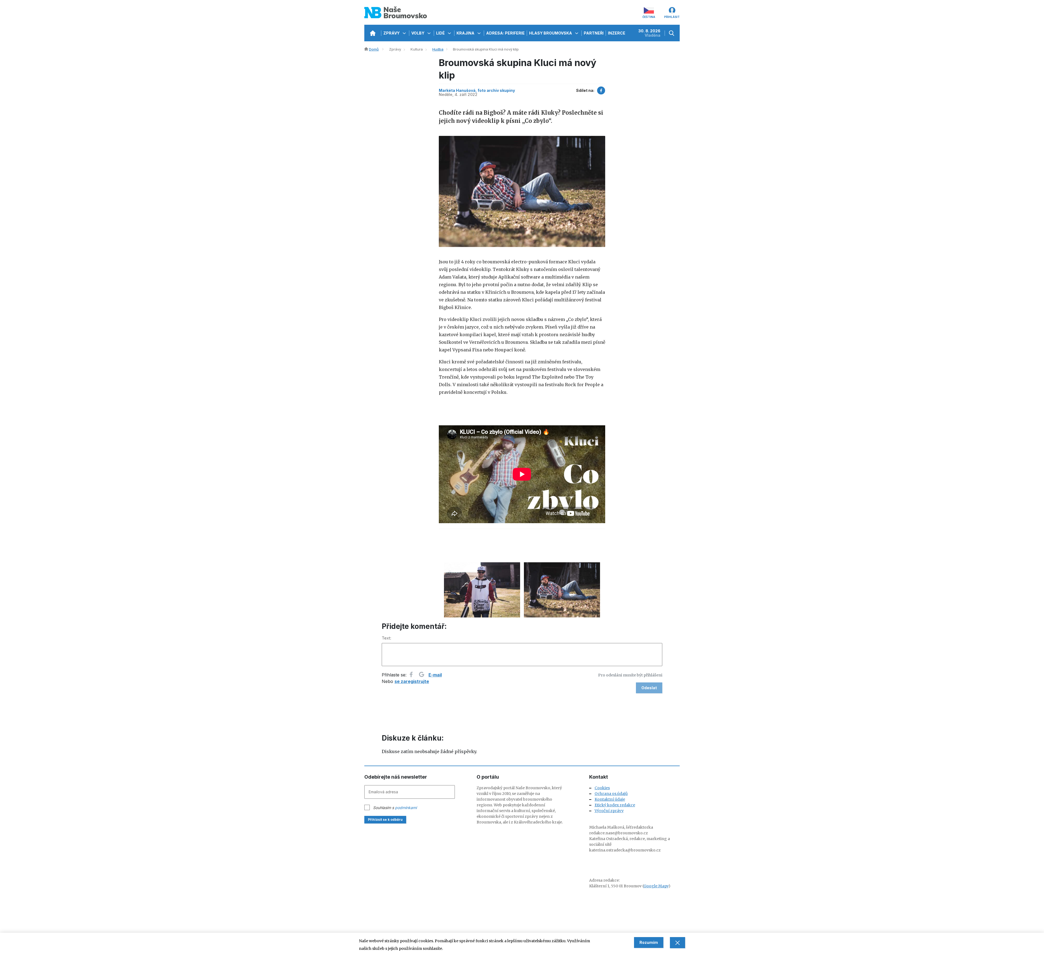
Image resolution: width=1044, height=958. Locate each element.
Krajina (465, 33)
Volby (418, 33)
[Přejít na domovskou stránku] (372, 33)
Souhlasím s (395, 807)
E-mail (435, 675)
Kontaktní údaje (610, 799)
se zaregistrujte (411, 681)
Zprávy (391, 33)
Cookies (602, 787)
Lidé (441, 33)
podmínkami (406, 807)
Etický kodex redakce (615, 805)
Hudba (437, 49)
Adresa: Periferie (505, 33)
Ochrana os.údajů (611, 793)
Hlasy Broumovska (551, 33)
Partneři (594, 33)
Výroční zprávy (609, 810)
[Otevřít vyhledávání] (672, 33)
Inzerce (616, 33)
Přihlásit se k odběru (385, 819)
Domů (374, 49)
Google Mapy (656, 886)
